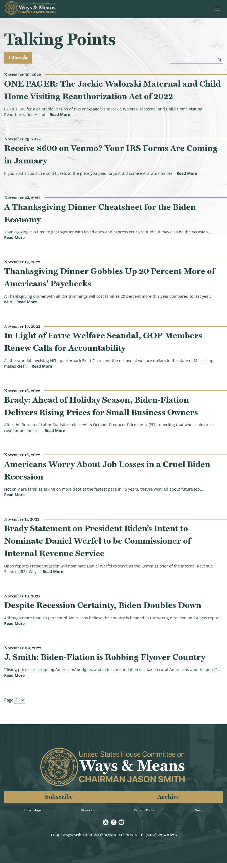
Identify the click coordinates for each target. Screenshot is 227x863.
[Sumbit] (219, 59)
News (198, 810)
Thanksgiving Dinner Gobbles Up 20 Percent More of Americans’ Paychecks (109, 277)
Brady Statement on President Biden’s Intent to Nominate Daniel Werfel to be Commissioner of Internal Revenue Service (97, 540)
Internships (33, 810)
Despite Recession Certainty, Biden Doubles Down (102, 605)
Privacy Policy (144, 810)
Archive (168, 796)
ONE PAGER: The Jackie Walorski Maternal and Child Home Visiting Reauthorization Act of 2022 (112, 90)
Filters (16, 57)
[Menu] (218, 9)
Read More (60, 114)
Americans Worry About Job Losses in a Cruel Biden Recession (107, 470)
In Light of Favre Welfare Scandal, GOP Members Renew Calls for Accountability (103, 341)
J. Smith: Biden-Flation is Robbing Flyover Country (104, 657)
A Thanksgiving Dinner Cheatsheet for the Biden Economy (100, 213)
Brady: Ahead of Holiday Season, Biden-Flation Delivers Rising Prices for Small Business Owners (101, 406)
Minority (87, 810)
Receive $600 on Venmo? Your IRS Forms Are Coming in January (111, 154)
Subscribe (59, 796)
